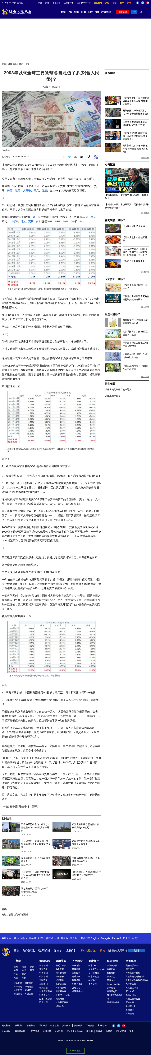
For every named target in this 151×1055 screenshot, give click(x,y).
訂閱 (136, 950)
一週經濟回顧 (45, 991)
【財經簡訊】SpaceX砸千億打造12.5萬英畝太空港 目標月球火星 (35, 874)
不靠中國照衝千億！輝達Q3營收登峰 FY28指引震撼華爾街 (35, 827)
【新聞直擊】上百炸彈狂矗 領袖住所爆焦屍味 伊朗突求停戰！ (136, 101)
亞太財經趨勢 (45, 999)
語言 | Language (84, 3)
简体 (71, 3)
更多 (131, 1031)
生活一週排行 (112, 314)
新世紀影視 (121, 1031)
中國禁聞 (43, 973)
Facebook (137, 2)
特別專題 (110, 383)
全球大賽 (29, 994)
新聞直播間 (123, 12)
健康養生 (93, 960)
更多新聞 (145, 272)
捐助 (114, 3)
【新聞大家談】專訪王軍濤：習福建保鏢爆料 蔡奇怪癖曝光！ (135, 136)
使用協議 (54, 1025)
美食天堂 (111, 976)
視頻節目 (44, 950)
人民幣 (27, 190)
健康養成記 (93, 976)
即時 (90, 12)
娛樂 (32, 966)
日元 (36, 190)
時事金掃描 (61, 973)
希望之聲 (59, 1031)
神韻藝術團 (20, 1031)
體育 (32, 970)
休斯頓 (49, 938)
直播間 (70, 950)
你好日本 (111, 969)
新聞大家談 (61, 965)
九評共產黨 (131, 984)
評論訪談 (106, 12)
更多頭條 (145, 157)
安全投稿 (66, 1025)
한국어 (135, 938)
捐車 (122, 3)
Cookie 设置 (75, 1051)
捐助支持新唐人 (89, 950)
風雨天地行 (131, 995)
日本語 (126, 938)
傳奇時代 (130, 969)
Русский (116, 938)
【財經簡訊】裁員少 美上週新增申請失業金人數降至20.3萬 (35, 844)
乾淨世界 (47, 1031)
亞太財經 (43, 1002)
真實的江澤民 (132, 987)
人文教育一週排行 (115, 279)
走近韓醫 (92, 984)
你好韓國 (111, 973)
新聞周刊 (43, 984)
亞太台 (73, 938)
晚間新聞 (43, 976)
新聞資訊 (12, 64)
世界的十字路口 (63, 995)
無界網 (109, 1031)
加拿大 (23, 938)
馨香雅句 (76, 976)
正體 (66, 3)
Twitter (142, 2)
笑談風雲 (76, 969)
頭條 (76, 12)
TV (135, 12)
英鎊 (44, 190)
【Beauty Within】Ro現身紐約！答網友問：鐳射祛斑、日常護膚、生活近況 (135, 252)
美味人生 (111, 980)
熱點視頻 (29, 983)
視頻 (70, 12)
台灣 (24, 970)
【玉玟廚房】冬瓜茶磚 (134, 226)
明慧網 (89, 1031)
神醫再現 (92, 980)
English (95, 938)
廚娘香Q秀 (112, 991)
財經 (21, 64)
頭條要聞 (18, 983)
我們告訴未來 (132, 965)
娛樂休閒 (112, 960)
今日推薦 (110, 164)
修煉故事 (130, 1010)
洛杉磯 (32, 938)
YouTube (147, 2)
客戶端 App (103, 1025)
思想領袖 (60, 980)
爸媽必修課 (77, 984)
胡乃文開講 (93, 973)
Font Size (88, 157)
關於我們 (19, 1025)
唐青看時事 (61, 991)
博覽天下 (18, 990)
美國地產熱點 (78, 991)
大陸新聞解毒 (62, 1002)
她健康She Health (96, 969)
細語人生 (60, 1006)
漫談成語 (76, 980)
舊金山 (64, 938)
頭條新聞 (110, 73)
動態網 (99, 1031)
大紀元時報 (34, 1031)
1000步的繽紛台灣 (114, 997)
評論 (16, 974)
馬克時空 (60, 999)
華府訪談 (43, 987)
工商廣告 (130, 1013)
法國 (57, 938)
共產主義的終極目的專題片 (118, 389)
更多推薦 (145, 213)
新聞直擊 (43, 980)
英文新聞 (98, 3)
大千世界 (111, 987)
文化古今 (76, 987)
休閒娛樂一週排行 (115, 220)
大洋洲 (41, 938)
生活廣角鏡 (112, 965)
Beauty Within (113, 984)
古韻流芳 (76, 973)
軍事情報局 (61, 987)
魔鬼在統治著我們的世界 (137, 980)
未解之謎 (76, 965)
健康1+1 (92, 965)
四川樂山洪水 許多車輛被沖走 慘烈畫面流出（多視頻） (135, 148)
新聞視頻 (44, 960)
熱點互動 (60, 969)
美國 (16, 970)
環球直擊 (43, 969)
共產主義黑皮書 (112, 395)
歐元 (17, 190)
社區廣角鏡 (44, 995)
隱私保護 (43, 1025)
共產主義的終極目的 (135, 976)
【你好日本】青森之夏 (134, 261)
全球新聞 (43, 965)
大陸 (16, 977)
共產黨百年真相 (133, 973)
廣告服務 (78, 1025)
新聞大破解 (61, 984)
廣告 (107, 3)
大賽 (47, 3)
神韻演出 (18, 994)
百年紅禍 (130, 991)
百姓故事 (130, 1002)
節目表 (58, 950)
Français (105, 938)
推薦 (83, 12)
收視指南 (31, 1025)
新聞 (63, 12)
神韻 (40, 3)
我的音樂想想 (113, 1002)
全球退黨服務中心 (74, 1031)
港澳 (24, 966)
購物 (129, 3)
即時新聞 (18, 986)
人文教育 (77, 960)
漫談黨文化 (131, 1006)
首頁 (4, 64)
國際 (16, 966)
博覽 (97, 12)
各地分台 (56, 3)
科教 (24, 977)
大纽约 (15, 938)
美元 (9, 190)
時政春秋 (60, 976)
